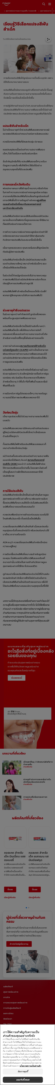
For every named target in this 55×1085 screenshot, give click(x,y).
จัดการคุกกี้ (23, 1071)
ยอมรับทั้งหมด (23, 1079)
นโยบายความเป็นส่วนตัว (30, 1065)
